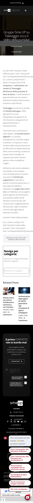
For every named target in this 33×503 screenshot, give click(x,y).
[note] (20, 440)
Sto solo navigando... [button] (19, 489)
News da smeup (16, 46)
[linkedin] (22, 421)
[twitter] (11, 421)
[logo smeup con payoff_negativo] (12, 10)
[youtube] (18, 421)
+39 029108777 (18, 419)
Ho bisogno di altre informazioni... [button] (18, 475)
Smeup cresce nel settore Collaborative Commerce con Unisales (8, 302)
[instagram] (15, 421)
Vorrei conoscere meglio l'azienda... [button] (18, 483)
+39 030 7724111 (18, 412)
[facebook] (8, 421)
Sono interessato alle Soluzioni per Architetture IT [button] (19, 458)
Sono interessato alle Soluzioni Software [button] (19, 450)
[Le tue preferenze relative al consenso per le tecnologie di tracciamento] (3, 500)
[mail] (25, 421)
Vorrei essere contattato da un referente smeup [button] (17, 467)
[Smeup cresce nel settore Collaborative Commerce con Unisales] (9, 291)
